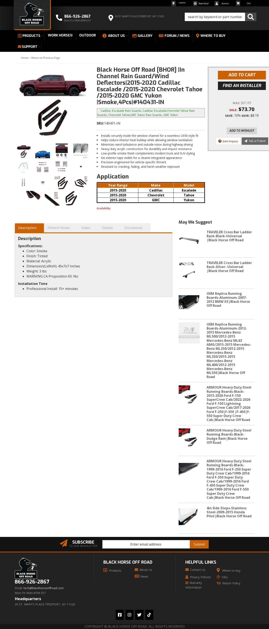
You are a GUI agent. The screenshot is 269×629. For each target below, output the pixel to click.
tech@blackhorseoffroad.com (44, 588)
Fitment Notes (58, 227)
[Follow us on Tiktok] (149, 615)
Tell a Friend (256, 141)
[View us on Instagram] (129, 615)
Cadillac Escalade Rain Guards (121, 111)
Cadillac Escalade (154, 111)
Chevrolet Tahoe (119, 115)
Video (86, 227)
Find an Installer (242, 86)
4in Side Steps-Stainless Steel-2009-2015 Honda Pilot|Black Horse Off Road (229, 512)
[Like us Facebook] (120, 615)
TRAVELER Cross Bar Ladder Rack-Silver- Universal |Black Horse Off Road (229, 266)
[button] (220, 17)
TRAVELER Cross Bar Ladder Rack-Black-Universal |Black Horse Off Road (229, 236)
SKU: (100, 123)
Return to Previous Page (46, 58)
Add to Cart (241, 75)
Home (25, 58)
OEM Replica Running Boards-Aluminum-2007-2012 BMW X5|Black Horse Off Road (228, 299)
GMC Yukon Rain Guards (146, 115)
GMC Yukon (171, 115)
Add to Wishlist (241, 131)
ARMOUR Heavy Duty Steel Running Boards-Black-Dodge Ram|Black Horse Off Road (229, 436)
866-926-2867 (32, 582)
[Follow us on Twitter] (139, 615)
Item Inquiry (230, 141)
